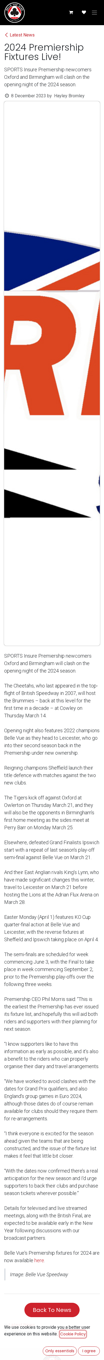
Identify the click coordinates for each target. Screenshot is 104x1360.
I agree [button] (89, 1351)
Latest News (22, 35)
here (39, 1260)
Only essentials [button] (59, 1351)
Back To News (52, 1310)
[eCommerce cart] (70, 12)
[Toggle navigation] (94, 12)
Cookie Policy (73, 1334)
